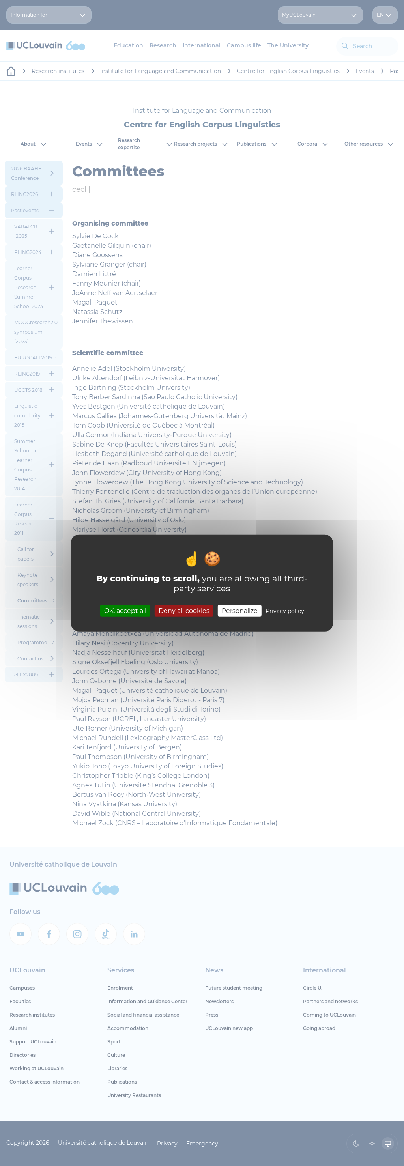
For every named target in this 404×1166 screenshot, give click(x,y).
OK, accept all (125, 610)
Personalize (240, 610)
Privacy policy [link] (285, 610)
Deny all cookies (184, 610)
